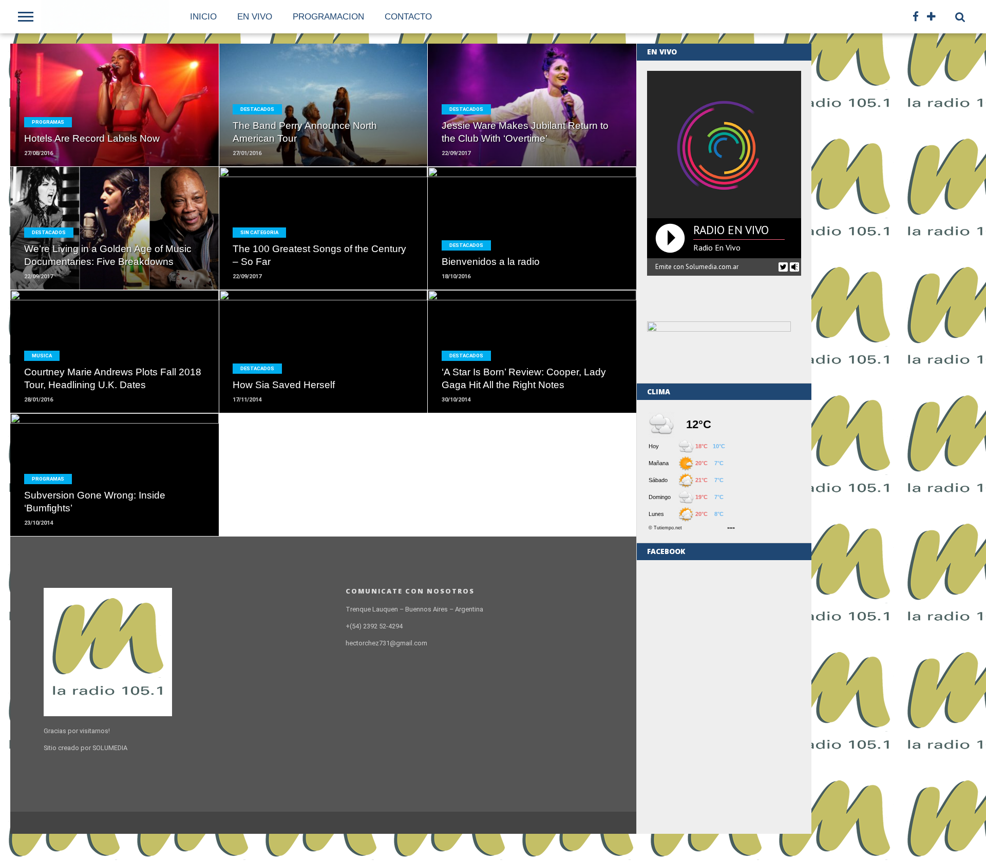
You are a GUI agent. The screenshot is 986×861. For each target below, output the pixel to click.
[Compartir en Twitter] (323, 127)
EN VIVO (254, 17)
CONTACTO (408, 17)
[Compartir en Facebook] (301, 127)
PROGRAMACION (328, 17)
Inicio (203, 17)
